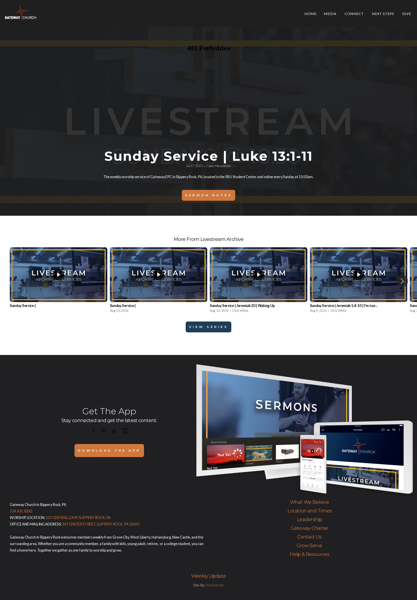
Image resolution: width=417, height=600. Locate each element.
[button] (402, 281)
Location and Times (309, 511)
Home (310, 14)
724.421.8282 (21, 511)
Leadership (309, 519)
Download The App (109, 450)
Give (406, 14)
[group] (58, 281)
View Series (208, 327)
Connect (355, 14)
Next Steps (383, 14)
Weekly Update (208, 576)
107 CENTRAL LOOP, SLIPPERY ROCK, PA (78, 517)
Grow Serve (309, 546)
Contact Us (309, 537)
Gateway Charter (309, 528)
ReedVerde (214, 585)
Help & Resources (309, 554)
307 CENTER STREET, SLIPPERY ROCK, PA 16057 (101, 524)
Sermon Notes (208, 195)
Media (330, 14)
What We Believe (309, 502)
